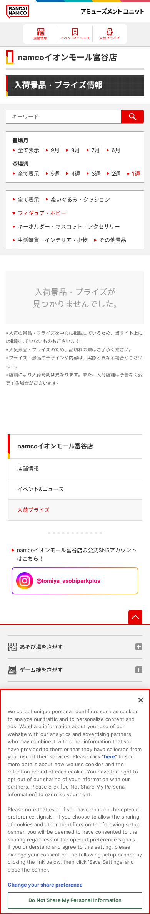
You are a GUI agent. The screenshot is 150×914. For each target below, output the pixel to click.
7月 (96, 150)
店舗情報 (28, 468)
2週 (116, 173)
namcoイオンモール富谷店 (55, 446)
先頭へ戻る (135, 617)
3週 (96, 173)
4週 (75, 173)
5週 (55, 173)
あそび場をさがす (41, 647)
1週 (136, 173)
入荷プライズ (33, 510)
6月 (116, 150)
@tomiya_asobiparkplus (68, 580)
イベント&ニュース (40, 489)
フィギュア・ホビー (42, 213)
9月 (55, 150)
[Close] (140, 700)
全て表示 (28, 150)
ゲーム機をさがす (41, 669)
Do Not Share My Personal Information (75, 900)
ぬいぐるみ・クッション (80, 199)
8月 (75, 150)
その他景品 (112, 240)
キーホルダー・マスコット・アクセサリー (69, 226)
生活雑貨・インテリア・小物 (53, 240)
